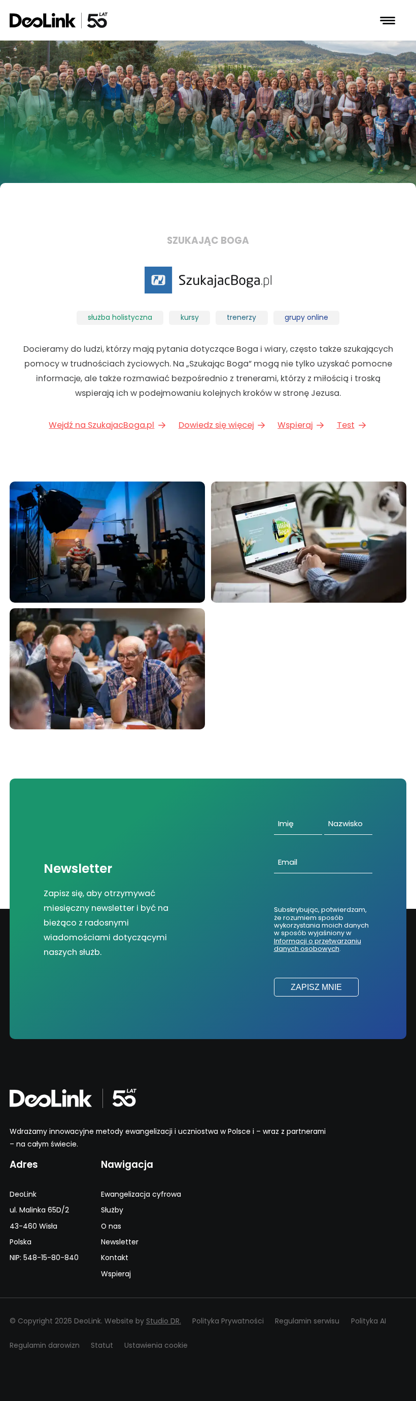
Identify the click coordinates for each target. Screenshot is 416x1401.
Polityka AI (368, 1321)
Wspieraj (295, 425)
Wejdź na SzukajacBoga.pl (101, 425)
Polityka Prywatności (228, 1321)
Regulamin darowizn (45, 1345)
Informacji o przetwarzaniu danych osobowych (317, 945)
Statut (102, 1345)
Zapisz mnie (316, 986)
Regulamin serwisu (307, 1321)
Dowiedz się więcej (216, 425)
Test (346, 425)
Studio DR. (163, 1321)
